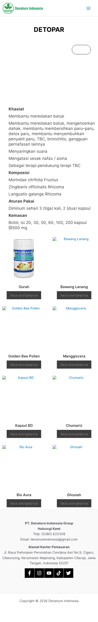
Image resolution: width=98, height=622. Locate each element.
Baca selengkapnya (24, 295)
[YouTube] (49, 573)
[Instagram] (39, 573)
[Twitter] (68, 573)
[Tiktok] (59, 573)
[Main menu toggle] (88, 8)
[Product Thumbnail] (81, 49)
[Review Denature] (29, 573)
